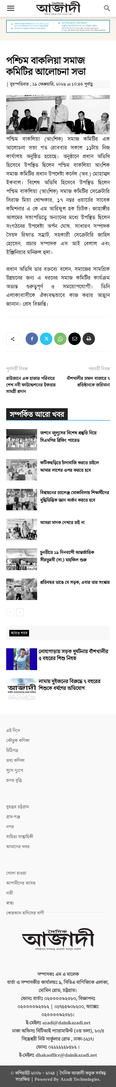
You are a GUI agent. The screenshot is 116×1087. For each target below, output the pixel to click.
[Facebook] (32, 339)
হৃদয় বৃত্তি (14, 780)
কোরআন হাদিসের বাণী (25, 913)
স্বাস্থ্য (10, 903)
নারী (9, 893)
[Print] (89, 339)
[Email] (74, 339)
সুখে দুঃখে (14, 770)
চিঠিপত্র (12, 750)
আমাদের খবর (18, 847)
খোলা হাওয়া (16, 873)
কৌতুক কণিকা (17, 740)
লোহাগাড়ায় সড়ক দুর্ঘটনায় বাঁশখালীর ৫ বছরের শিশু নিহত (73, 655)
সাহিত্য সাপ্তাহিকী (19, 837)
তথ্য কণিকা (15, 760)
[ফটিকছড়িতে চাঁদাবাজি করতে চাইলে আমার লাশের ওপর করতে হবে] (21, 469)
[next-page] (20, 612)
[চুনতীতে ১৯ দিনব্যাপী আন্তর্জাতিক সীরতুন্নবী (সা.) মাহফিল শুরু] (21, 559)
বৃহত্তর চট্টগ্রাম (17, 807)
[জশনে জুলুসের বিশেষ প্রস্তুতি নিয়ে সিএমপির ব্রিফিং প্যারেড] (21, 440)
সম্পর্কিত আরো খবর (37, 414)
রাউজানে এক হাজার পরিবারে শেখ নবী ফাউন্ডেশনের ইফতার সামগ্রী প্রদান (31, 385)
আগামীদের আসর (21, 883)
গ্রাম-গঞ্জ (13, 817)
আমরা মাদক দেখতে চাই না (62, 522)
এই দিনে (13, 730)
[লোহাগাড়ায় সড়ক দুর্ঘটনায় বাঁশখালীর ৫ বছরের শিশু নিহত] (21, 659)
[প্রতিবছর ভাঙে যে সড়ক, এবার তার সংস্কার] (21, 589)
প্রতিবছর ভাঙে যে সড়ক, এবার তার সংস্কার (75, 582)
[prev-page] (10, 612)
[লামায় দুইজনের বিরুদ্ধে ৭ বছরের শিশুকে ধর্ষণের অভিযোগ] (21, 689)
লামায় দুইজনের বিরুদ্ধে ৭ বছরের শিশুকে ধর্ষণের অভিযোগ (70, 685)
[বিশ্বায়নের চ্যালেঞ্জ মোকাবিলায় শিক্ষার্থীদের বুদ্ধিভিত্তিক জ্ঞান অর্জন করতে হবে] (21, 499)
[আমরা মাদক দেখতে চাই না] (21, 529)
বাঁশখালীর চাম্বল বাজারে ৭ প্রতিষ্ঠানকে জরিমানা (88, 381)
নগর (10, 827)
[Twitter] (46, 339)
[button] (10, 8)
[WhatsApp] (60, 339)
